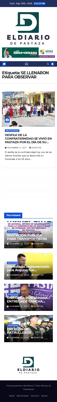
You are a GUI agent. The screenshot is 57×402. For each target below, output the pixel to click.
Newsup (44, 385)
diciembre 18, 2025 (19, 338)
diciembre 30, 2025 (20, 244)
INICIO (12, 396)
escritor (36, 148)
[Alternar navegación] (27, 64)
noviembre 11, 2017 (17, 148)
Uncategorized (12, 130)
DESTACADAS (13, 231)
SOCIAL (44, 396)
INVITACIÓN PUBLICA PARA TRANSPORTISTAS (27, 237)
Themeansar (28, 389)
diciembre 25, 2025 (20, 275)
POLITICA (35, 396)
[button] (48, 64)
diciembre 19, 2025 (19, 306)
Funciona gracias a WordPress (20, 385)
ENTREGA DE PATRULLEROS (19, 331)
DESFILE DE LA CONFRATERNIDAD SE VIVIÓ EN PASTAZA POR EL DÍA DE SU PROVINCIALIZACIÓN (28, 140)
